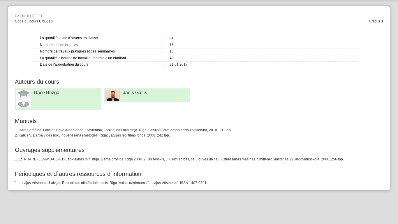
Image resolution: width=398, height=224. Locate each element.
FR (40, 16)
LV (17, 16)
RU (28, 16)
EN (22, 16)
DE (34, 16)
